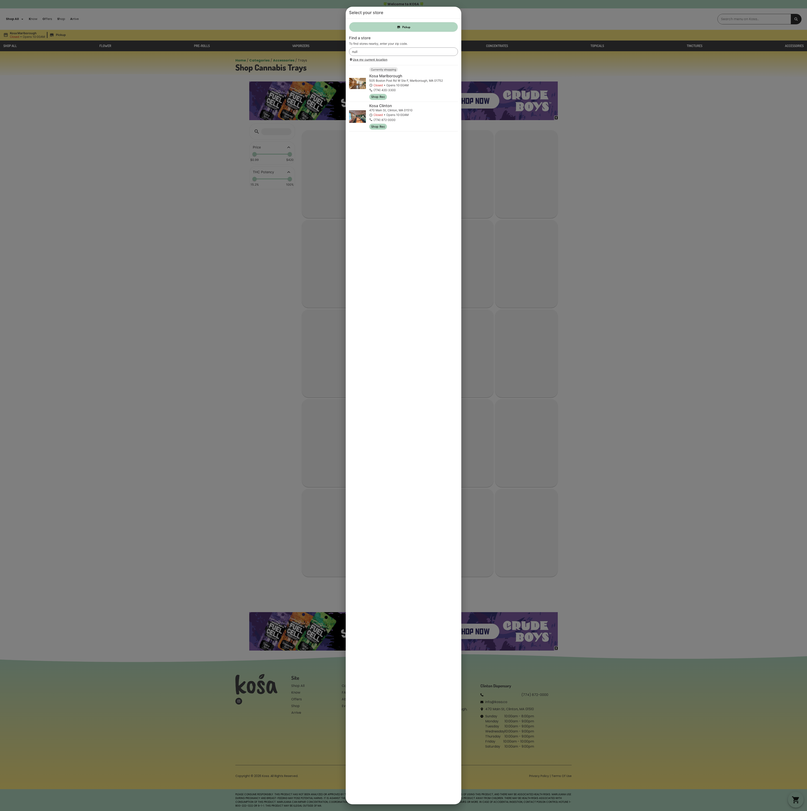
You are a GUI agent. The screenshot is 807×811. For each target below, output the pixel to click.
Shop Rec (378, 96)
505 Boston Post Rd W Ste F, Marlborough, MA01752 (406, 80)
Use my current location (370, 59)
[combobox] (400, 52)
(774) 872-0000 (384, 120)
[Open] (454, 52)
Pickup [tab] (406, 27)
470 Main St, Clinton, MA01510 (391, 110)
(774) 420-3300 (384, 90)
